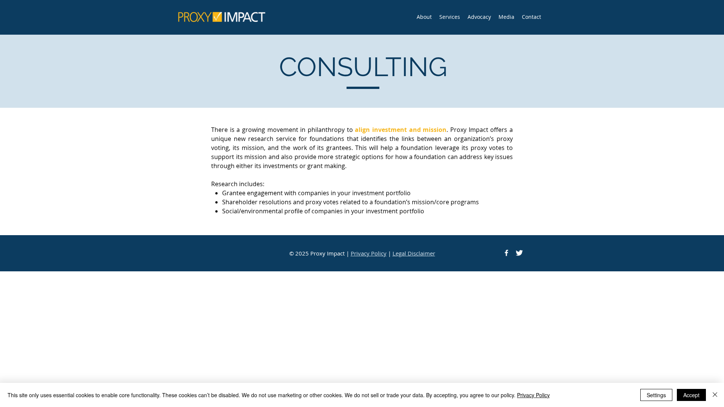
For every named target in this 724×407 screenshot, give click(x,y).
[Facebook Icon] (506, 253)
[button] (450, 16)
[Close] (714, 395)
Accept (691, 395)
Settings (656, 395)
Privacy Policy (369, 253)
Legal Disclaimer (414, 253)
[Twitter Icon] (519, 253)
